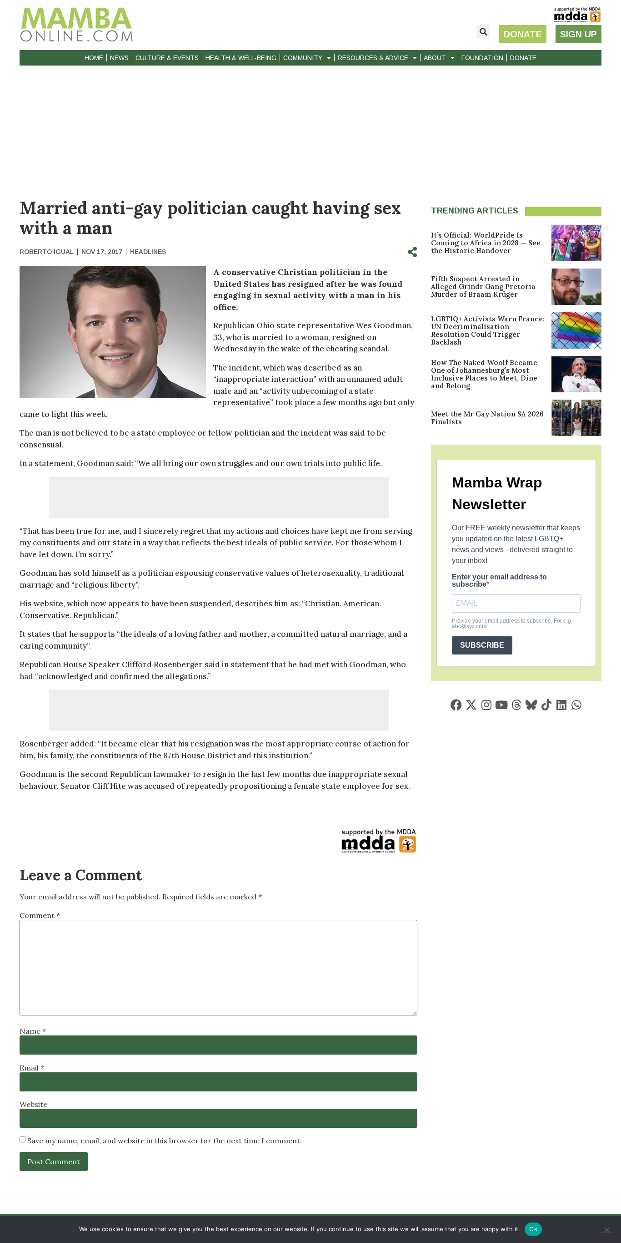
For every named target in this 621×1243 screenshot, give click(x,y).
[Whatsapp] (576, 704)
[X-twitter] (471, 704)
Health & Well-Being (240, 57)
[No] (606, 1229)
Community (302, 57)
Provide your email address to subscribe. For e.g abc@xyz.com (511, 623)
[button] (483, 32)
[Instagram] (486, 704)
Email (32, 1067)
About (435, 57)
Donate (523, 57)
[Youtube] (501, 704)
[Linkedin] (561, 704)
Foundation (482, 57)
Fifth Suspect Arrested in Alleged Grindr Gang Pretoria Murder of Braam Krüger (483, 286)
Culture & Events (167, 57)
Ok (533, 1229)
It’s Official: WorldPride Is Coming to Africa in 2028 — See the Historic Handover (486, 243)
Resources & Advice (373, 57)
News (119, 57)
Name (33, 1031)
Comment (40, 915)
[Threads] (516, 704)
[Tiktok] (546, 704)
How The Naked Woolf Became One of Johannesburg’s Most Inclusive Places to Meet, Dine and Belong (484, 374)
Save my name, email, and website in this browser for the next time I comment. (164, 1140)
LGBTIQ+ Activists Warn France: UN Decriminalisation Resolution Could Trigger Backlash (488, 330)
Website (33, 1104)
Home (94, 57)
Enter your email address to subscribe (499, 580)
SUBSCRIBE (482, 645)
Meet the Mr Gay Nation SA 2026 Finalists (487, 418)
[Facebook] (456, 704)
